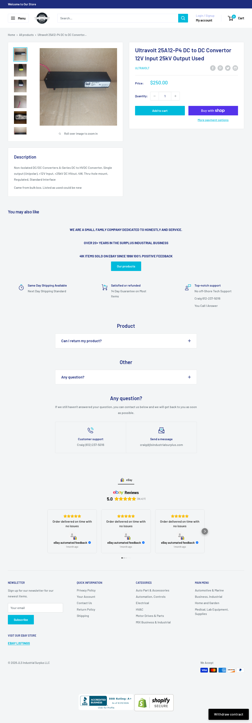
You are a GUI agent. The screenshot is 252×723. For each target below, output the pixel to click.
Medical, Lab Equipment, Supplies (212, 611)
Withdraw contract (228, 714)
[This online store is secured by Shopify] (154, 697)
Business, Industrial (208, 596)
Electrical (142, 603)
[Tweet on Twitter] (228, 68)
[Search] (183, 18)
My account (204, 20)
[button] (47, 531)
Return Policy (86, 609)
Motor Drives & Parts (150, 615)
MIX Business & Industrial (153, 622)
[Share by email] (235, 68)
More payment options (213, 120)
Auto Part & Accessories (152, 590)
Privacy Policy (86, 590)
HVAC (139, 609)
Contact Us (84, 603)
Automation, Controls (151, 596)
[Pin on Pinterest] (220, 68)
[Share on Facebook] (213, 68)
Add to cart (160, 110)
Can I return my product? (81, 340)
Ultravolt (142, 68)
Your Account (86, 596)
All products (26, 34)
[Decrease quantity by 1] (154, 96)
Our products (126, 266)
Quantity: (141, 96)
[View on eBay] (72, 535)
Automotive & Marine (209, 590)
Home (11, 34)
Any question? (72, 377)
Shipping (83, 615)
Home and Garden (207, 603)
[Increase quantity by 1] (175, 96)
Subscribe (21, 619)
